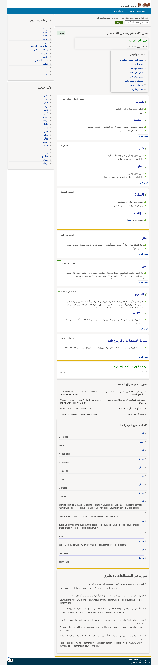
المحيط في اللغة (136, 73)
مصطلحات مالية (136, 85)
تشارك (141, 558)
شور (129, 220)
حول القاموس (118, 11)
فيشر (141, 442)
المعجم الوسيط (137, 68)
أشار (142, 433)
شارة (141, 513)
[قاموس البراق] (144, 4)
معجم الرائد (138, 64)
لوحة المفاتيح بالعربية (137, 11)
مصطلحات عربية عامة (134, 81)
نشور (141, 550)
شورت (141, 533)
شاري (141, 476)
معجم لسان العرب (135, 77)
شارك (141, 459)
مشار (141, 467)
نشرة (141, 541)
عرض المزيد (143, 136)
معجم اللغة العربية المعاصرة (131, 60)
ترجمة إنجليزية (137, 89)
